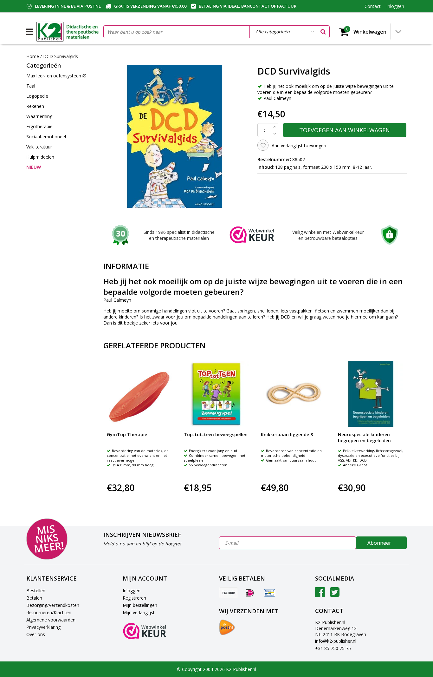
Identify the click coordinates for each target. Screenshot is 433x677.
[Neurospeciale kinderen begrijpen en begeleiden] (371, 394)
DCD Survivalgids (60, 56)
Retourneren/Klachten (48, 612)
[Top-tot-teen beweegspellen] (216, 394)
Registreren (134, 598)
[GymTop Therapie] (139, 394)
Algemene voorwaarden (50, 620)
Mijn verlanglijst (139, 612)
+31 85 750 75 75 (333, 648)
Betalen (34, 598)
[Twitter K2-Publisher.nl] (334, 594)
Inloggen (131, 591)
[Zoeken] (323, 31)
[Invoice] (228, 592)
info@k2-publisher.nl (335, 641)
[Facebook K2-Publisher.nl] (320, 594)
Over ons (35, 634)
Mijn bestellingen (140, 605)
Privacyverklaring (43, 627)
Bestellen (35, 591)
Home (32, 56)
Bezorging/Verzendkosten (52, 605)
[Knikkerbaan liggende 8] (293, 394)
